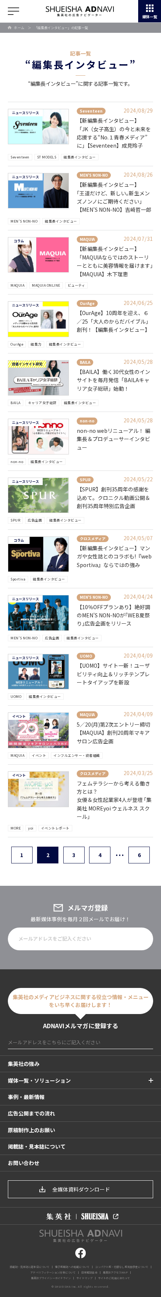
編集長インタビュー (80, 157)
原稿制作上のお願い (31, 1130)
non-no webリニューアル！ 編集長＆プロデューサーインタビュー (113, 439)
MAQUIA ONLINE (46, 285)
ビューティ (76, 285)
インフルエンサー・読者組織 (77, 755)
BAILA (15, 402)
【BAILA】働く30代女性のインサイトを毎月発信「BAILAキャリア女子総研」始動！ (113, 380)
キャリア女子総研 (42, 402)
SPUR (15, 520)
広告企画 (35, 520)
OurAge (16, 344)
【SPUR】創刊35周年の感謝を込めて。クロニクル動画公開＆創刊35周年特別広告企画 (113, 497)
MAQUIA (17, 285)
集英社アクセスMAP (115, 1272)
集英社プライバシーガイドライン (51, 1278)
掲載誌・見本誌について (37, 1146)
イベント (39, 755)
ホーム (19, 27)
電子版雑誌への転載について (72, 1267)
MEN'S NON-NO (23, 221)
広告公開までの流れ (31, 1113)
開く (13, 11)
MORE (15, 828)
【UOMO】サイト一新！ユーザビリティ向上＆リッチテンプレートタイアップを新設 (113, 674)
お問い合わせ (23, 1163)
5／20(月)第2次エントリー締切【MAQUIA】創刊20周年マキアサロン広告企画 (113, 733)
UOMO (15, 696)
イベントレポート (55, 828)
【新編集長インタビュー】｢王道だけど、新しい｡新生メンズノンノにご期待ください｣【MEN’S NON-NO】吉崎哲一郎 (114, 197)
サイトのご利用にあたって (114, 1278)
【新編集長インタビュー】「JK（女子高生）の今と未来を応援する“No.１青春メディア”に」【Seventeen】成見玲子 (114, 133)
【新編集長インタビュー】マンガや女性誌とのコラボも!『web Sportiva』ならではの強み (114, 556)
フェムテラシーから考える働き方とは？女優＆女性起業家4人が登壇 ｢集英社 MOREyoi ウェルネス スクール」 (114, 800)
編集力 (36, 344)
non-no (16, 461)
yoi (31, 828)
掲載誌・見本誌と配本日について (30, 1267)
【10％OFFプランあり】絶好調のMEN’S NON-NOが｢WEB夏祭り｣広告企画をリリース (113, 615)
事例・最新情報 (26, 1097)
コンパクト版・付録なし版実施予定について (121, 1267)
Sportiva (17, 579)
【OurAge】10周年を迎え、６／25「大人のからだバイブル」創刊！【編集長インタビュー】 (114, 321)
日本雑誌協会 (89, 1272)
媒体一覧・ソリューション (39, 1080)
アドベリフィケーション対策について (53, 1272)
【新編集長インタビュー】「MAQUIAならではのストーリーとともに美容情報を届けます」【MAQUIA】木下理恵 (115, 261)
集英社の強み (23, 1063)
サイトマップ (84, 1278)
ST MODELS (47, 157)
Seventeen (20, 157)
